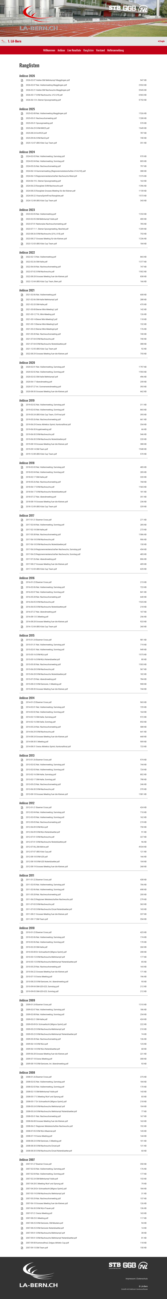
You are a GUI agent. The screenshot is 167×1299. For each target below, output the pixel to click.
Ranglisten (88, 50)
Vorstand (100, 50)
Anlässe (61, 50)
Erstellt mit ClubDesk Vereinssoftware (134, 1289)
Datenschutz (142, 1279)
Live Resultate (74, 50)
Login (162, 41)
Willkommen (49, 50)
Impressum (130, 1279)
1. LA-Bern (14, 41)
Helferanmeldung (115, 50)
